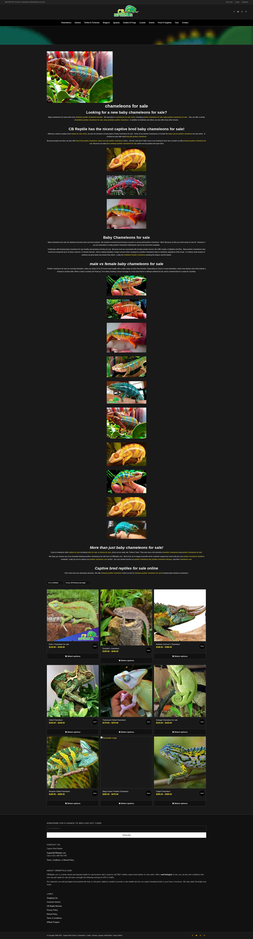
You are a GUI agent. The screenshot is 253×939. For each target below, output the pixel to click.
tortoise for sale (105, 552)
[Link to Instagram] (242, 12)
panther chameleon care (98, 559)
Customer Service (53, 902)
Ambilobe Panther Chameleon (135, 255)
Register (245, 2)
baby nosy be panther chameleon (180, 134)
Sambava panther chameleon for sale (148, 573)
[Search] (191, 22)
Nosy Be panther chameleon (136, 136)
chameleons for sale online (125, 117)
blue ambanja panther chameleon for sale (122, 143)
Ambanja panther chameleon (111, 573)
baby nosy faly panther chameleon (110, 141)
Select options (73, 656)
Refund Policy (52, 914)
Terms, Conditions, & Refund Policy (60, 860)
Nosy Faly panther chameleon (86, 141)
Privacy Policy (52, 910)
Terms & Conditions (54, 918)
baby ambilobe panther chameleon (116, 120)
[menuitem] (229, 2)
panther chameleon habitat (193, 556)
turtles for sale (92, 552)
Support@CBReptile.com (56, 853)
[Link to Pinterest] (246, 12)
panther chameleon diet (142, 559)
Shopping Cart (52, 898)
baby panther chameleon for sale (175, 117)
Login (237, 2)
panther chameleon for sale (153, 117)
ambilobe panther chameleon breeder (89, 117)
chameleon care (186, 559)
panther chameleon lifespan (162, 559)
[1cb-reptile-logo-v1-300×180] (126, 11)
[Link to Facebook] (234, 12)
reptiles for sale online (79, 134)
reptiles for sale (74, 552)
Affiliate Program (53, 922)
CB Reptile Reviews (54, 906)
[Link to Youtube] (238, 12)
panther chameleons (171, 552)
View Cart (229, 2)
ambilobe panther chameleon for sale (89, 120)
